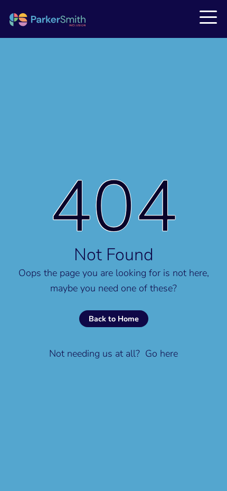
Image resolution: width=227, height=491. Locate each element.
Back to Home (114, 318)
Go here (161, 353)
